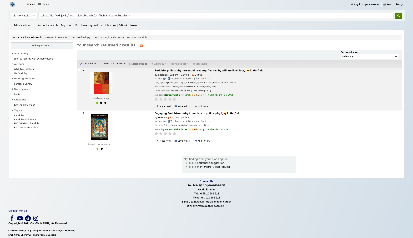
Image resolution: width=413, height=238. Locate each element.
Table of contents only (180, 90)
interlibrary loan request (215, 167)
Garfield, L (192, 75)
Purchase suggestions (88, 25)
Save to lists (184, 106)
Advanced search (24, 25)
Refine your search (42, 45)
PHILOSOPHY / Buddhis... (27, 123)
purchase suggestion (211, 163)
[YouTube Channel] (20, 220)
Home (16, 37)
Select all (109, 63)
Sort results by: (349, 52)
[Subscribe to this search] (141, 45)
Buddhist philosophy (25, 119)
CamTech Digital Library (17, 4)
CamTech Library (23, 84)
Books (17, 94)
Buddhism (19, 115)
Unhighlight (90, 63)
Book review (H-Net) (202, 90)
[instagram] (35, 220)
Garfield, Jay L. (22, 73)
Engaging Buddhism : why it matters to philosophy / (198, 113)
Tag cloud (66, 25)
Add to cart (203, 106)
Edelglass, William (24, 69)
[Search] (398, 16)
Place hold (165, 106)
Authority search (47, 25)
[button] (30, 4)
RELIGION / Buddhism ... (27, 127)
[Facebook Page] (12, 220)
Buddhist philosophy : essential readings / (209, 70)
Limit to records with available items (33, 58)
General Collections (24, 105)
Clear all (121, 63)
